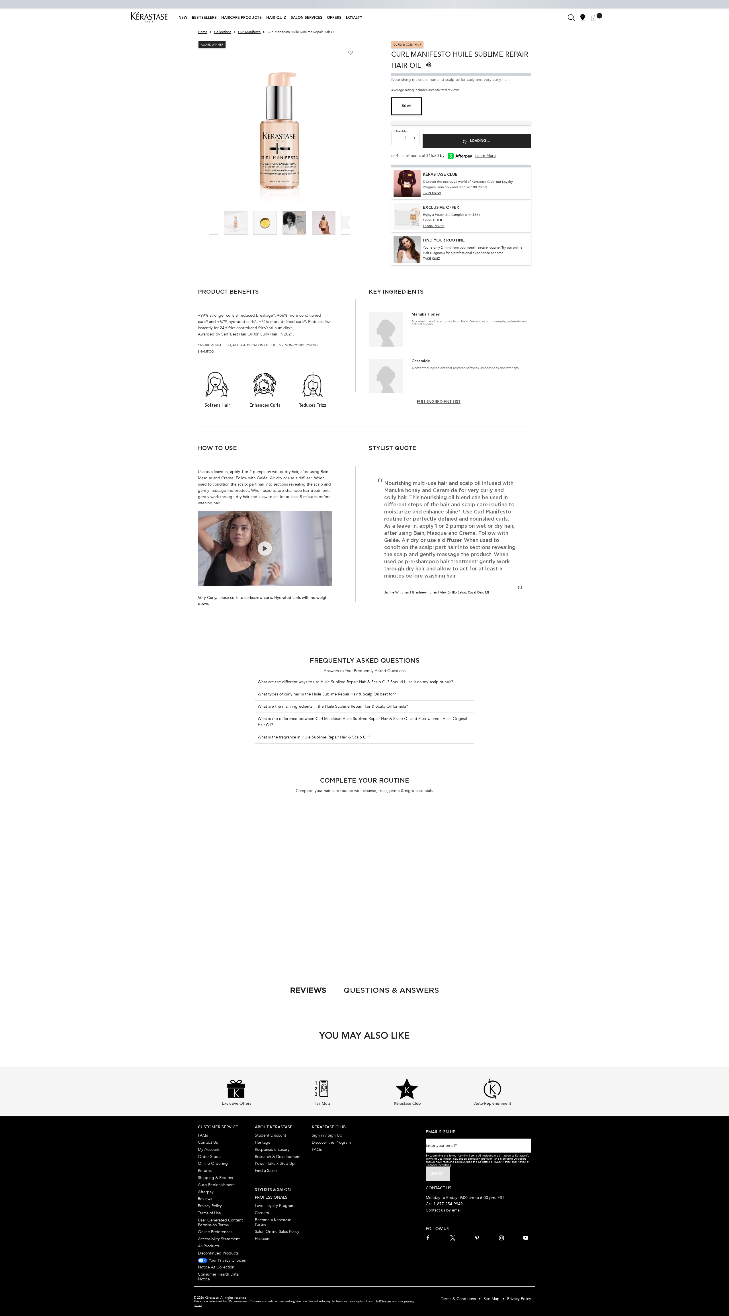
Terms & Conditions (458, 1298)
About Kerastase (273, 1127)
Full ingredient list (438, 401)
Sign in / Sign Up (327, 1135)
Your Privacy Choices (227, 1260)
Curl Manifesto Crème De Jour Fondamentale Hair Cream (403, 907)
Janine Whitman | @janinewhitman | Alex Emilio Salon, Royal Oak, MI (436, 592)
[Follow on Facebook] (428, 1238)
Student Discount (270, 1135)
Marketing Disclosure (513, 1159)
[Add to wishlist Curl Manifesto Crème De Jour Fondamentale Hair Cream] (439, 820)
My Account (209, 1149)
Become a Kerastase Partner (273, 1222)
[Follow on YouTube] (525, 1238)
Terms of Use (209, 1213)
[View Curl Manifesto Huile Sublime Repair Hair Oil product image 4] (294, 222)
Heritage (263, 1142)
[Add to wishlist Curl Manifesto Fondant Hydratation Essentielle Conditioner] (270, 820)
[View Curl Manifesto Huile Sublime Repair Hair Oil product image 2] (235, 222)
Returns (205, 1170)
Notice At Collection (216, 1267)
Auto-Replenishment (216, 1185)
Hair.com (263, 1238)
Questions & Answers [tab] (391, 990)
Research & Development (278, 1156)
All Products (209, 1246)
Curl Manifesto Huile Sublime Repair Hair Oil (317, 907)
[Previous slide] (193, 123)
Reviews (205, 1199)
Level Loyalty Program (274, 1205)
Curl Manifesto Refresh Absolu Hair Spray (489, 907)
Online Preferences (215, 1232)
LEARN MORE (434, 226)
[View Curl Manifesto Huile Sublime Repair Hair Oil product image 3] (265, 222)
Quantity (400, 131)
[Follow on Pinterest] (477, 1238)
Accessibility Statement (219, 1239)
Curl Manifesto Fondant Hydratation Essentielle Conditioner (228, 907)
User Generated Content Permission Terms (220, 1222)
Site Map (491, 1298)
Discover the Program (331, 1142)
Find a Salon (266, 1170)
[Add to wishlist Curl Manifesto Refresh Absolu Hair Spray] (524, 820)
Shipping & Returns (215, 1177)
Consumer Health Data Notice (218, 1277)
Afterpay (206, 1192)
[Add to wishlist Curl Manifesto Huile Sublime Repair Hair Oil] (350, 52)
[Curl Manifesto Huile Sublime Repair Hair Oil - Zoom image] (280, 123)
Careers (262, 1212)
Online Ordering (213, 1163)
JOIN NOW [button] (432, 193)
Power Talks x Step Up (275, 1163)
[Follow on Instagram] (501, 1238)
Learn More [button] (485, 155)
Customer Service (218, 1127)
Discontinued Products (218, 1253)
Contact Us (208, 1142)
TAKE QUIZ (431, 258)
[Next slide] (366, 123)
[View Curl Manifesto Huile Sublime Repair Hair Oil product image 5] (323, 222)
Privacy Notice (502, 1162)
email (456, 1210)
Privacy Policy (210, 1206)
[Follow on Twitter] (452, 1238)
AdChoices (383, 1301)
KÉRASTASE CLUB (329, 1127)
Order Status (209, 1156)
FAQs (203, 1135)
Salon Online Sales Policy (277, 1231)
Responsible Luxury (272, 1149)
